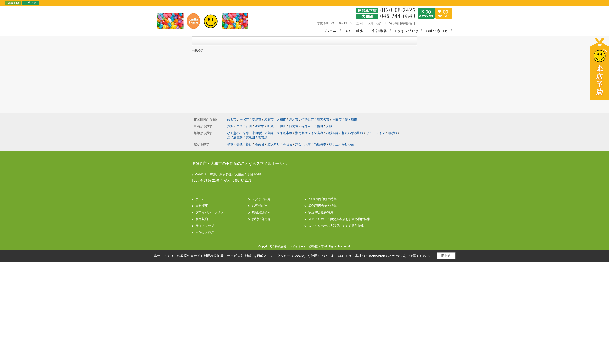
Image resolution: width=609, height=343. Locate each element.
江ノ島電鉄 (235, 137)
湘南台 (259, 144)
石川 (249, 126)
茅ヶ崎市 (351, 119)
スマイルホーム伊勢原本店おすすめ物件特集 (339, 219)
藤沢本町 (273, 144)
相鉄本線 (332, 133)
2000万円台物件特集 (322, 199)
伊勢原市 (307, 119)
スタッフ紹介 (261, 199)
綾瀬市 (269, 119)
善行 (249, 144)
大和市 (281, 119)
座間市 (337, 119)
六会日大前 (303, 144)
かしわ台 (348, 144)
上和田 (282, 126)
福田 (320, 126)
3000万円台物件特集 (322, 205)
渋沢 (230, 126)
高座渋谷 (320, 144)
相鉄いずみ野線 (353, 133)
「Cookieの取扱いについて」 (384, 256)
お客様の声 (259, 205)
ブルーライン (376, 133)
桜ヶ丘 (334, 144)
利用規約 (202, 219)
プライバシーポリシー (211, 212)
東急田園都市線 (256, 137)
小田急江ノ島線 (263, 133)
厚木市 (293, 119)
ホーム (200, 199)
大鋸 (329, 126)
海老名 (287, 144)
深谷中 (260, 126)
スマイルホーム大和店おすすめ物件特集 (336, 225)
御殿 (271, 126)
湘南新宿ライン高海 (309, 133)
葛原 (240, 126)
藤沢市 (231, 119)
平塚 (230, 144)
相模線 (393, 133)
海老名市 (323, 119)
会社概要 (202, 205)
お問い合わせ (261, 219)
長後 (239, 144)
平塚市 (244, 119)
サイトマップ (205, 225)
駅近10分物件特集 (320, 212)
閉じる (446, 255)
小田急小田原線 (238, 133)
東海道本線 (285, 133)
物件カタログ (205, 232)
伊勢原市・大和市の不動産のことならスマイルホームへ (239, 163)
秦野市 (256, 119)
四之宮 (294, 126)
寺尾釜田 (308, 126)
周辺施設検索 (261, 212)
